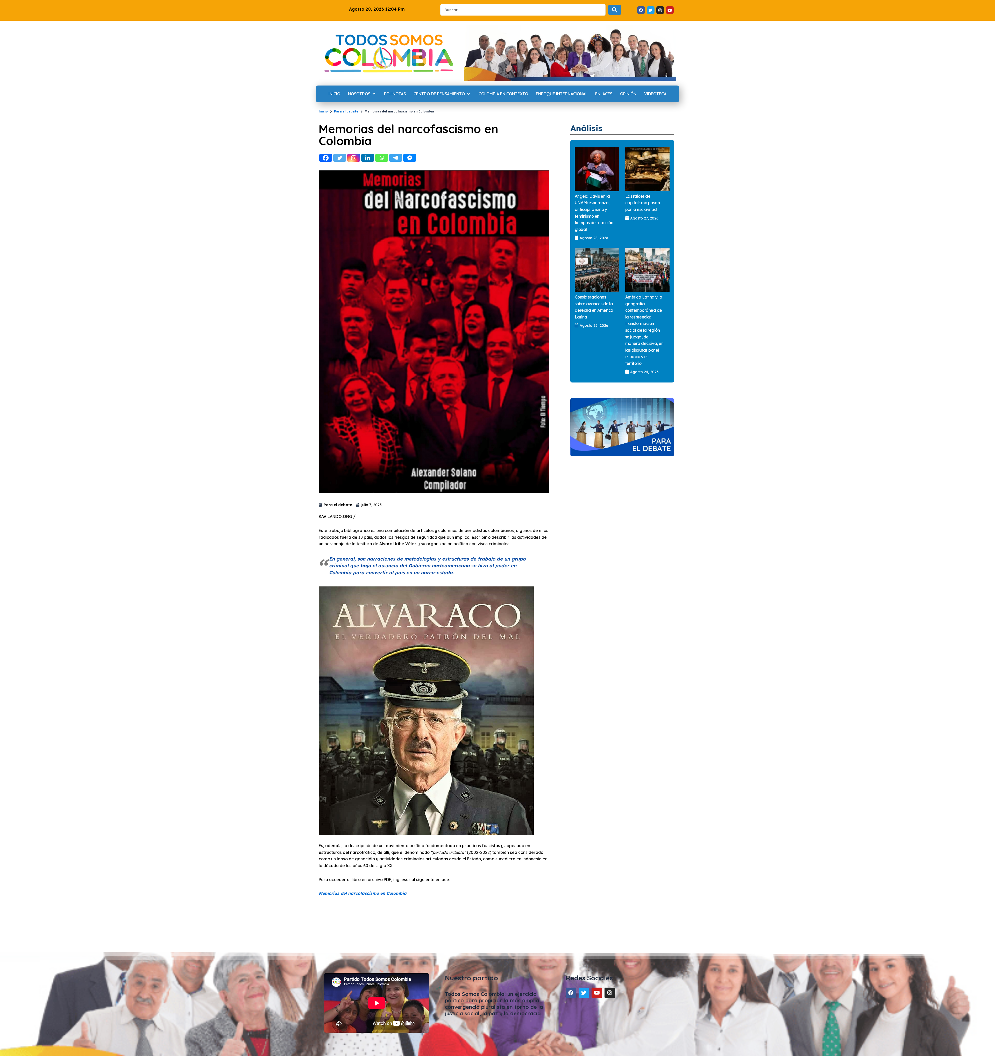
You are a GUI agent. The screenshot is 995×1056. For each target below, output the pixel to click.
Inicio (323, 111)
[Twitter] (339, 158)
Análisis (586, 128)
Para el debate (346, 111)
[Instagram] (353, 158)
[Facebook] (325, 158)
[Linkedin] (367, 158)
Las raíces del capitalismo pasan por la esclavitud (642, 203)
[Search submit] (614, 10)
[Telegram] (395, 158)
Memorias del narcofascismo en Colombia (363, 893)
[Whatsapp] (381, 158)
